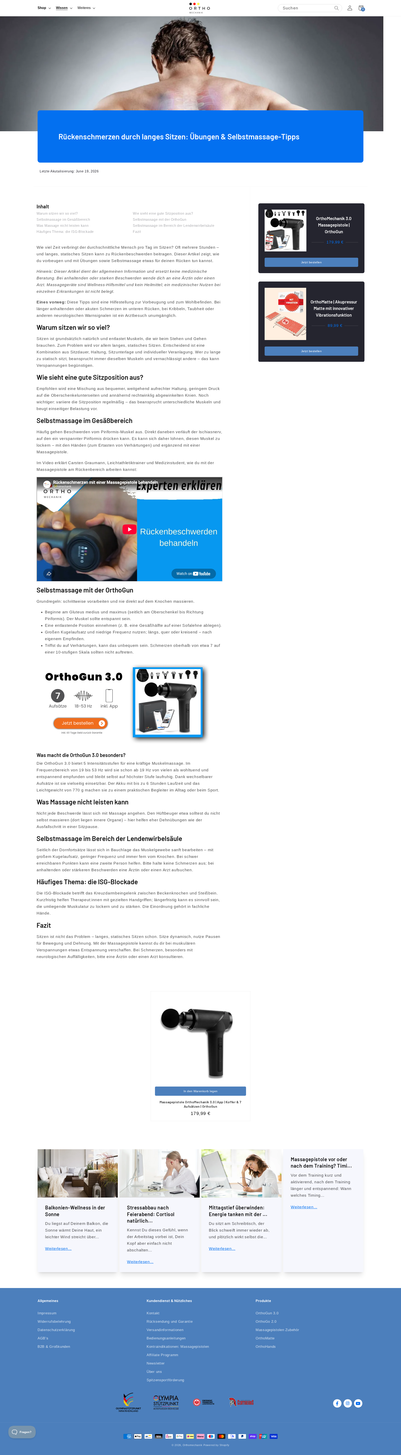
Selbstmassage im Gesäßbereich (63, 219)
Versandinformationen (165, 1330)
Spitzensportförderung (165, 1380)
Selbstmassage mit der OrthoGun (160, 219)
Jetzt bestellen (311, 262)
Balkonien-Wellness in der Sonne (75, 1210)
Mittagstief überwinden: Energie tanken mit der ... (238, 1210)
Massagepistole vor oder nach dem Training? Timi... (321, 1162)
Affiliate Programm (162, 1355)
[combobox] (310, 8)
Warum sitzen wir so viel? (57, 213)
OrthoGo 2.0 (266, 1322)
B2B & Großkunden (54, 1347)
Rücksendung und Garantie (170, 1322)
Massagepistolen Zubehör (277, 1330)
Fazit (137, 231)
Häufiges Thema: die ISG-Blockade (65, 231)
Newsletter (156, 1363)
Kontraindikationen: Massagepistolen (178, 1347)
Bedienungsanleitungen (166, 1338)
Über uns (154, 1372)
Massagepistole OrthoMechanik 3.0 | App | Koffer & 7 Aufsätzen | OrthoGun (200, 1104)
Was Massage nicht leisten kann (63, 225)
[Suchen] (336, 8)
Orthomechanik (192, 1445)
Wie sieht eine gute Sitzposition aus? (163, 213)
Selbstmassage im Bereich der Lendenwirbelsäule (173, 225)
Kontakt (153, 1313)
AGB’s (43, 1338)
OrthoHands (266, 1347)
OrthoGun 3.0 (267, 1313)
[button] (44, 8)
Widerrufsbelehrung (54, 1322)
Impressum (47, 1313)
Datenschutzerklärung (56, 1330)
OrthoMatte (265, 1338)
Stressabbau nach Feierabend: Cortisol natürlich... (151, 1213)
